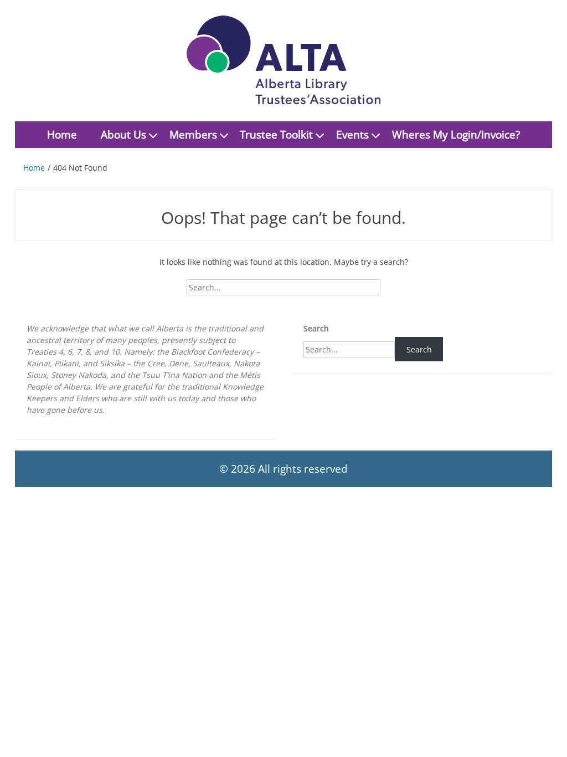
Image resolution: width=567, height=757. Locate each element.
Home (62, 134)
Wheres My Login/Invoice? (456, 134)
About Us (123, 134)
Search (316, 328)
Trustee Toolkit (276, 134)
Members (193, 134)
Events (352, 134)
